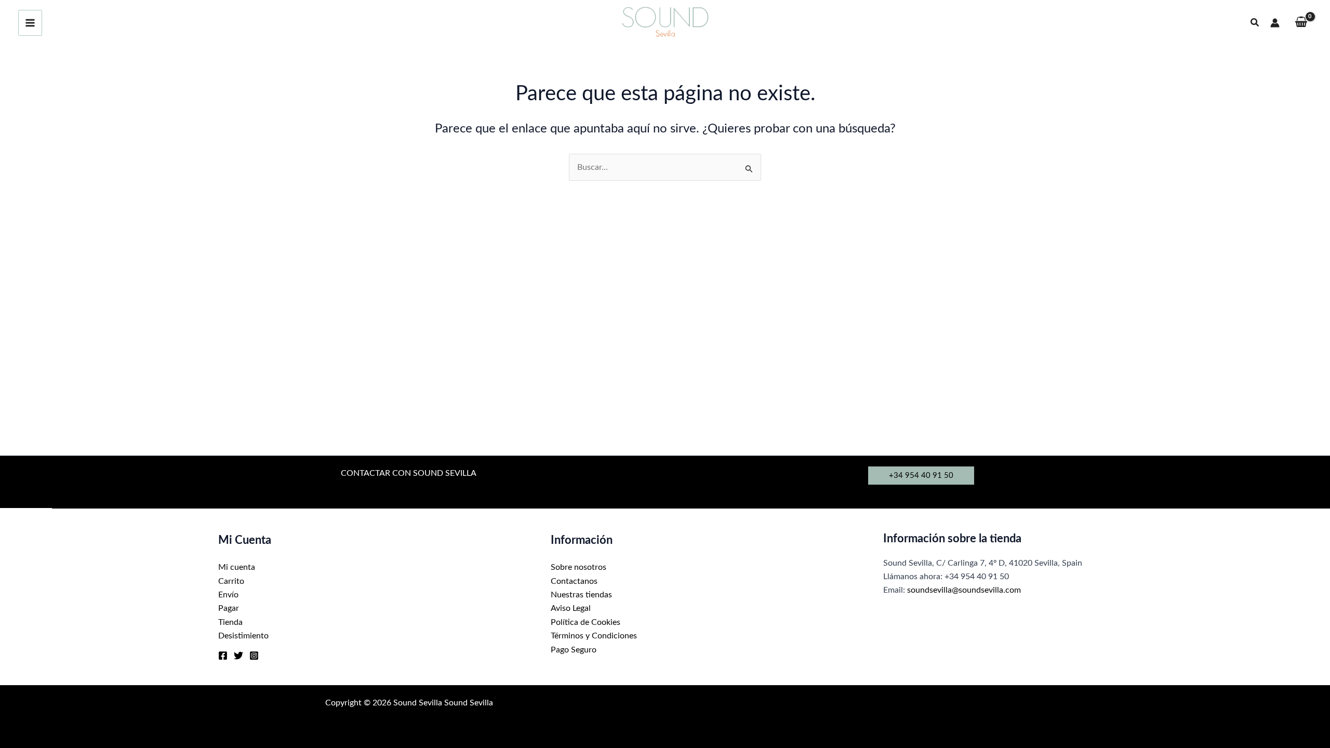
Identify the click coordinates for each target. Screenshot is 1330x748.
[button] (1255, 23)
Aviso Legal (571, 608)
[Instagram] (254, 655)
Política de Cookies (585, 622)
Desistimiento (243, 636)
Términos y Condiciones (594, 636)
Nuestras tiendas (581, 595)
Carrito (231, 581)
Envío (228, 595)
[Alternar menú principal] (30, 23)
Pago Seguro (573, 650)
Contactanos (574, 581)
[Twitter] (238, 655)
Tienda (230, 622)
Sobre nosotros (578, 567)
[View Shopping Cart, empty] (1301, 23)
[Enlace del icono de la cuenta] (1275, 23)
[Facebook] (223, 655)
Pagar (228, 608)
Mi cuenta (236, 567)
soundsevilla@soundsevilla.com (964, 590)
